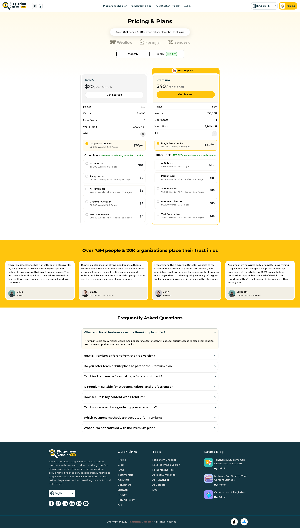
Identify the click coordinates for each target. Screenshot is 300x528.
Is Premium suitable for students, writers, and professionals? (128, 386)
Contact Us (124, 484)
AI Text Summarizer (164, 474)
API (120, 504)
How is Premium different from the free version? (119, 356)
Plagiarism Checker (115, 5)
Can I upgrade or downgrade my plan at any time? (120, 407)
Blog (121, 464)
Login (187, 5)
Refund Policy (126, 499)
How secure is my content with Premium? (114, 397)
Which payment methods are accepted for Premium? (123, 417)
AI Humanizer (160, 479)
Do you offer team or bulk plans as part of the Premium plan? (128, 366)
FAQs (121, 469)
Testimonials (125, 474)
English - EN (264, 5)
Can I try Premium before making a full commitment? (123, 376)
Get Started (114, 94)
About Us (123, 479)
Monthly (133, 54)
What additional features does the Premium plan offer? (124, 332)
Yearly (166, 54)
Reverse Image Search (166, 464)
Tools (175, 5)
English (59, 493)
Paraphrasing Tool (141, 5)
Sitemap (123, 489)
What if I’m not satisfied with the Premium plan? (119, 428)
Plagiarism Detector (140, 521)
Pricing (291, 5)
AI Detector (163, 5)
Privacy (122, 494)
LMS (155, 489)
